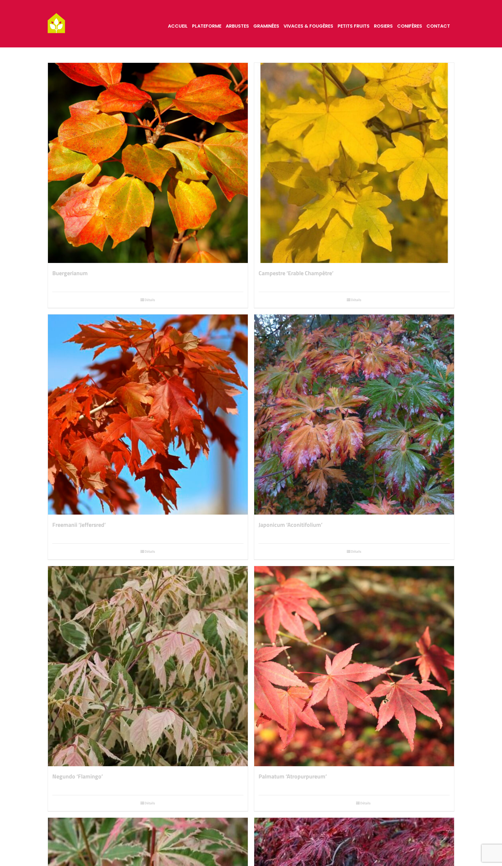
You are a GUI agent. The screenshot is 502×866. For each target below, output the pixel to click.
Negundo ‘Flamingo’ (77, 776)
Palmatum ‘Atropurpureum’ (293, 776)
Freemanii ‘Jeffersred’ (79, 524)
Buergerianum (70, 273)
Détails (150, 300)
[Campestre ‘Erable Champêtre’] (354, 163)
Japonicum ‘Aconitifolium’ (290, 524)
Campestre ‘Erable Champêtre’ (296, 273)
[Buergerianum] (148, 163)
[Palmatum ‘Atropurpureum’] (354, 666)
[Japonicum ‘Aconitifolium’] (354, 414)
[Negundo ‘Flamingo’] (148, 666)
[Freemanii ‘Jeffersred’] (148, 414)
